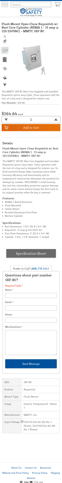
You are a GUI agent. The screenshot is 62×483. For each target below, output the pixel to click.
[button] (4, 84)
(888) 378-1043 (40, 268)
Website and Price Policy (15, 472)
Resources (45, 467)
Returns (31, 478)
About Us (16, 467)
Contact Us (31, 467)
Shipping (55, 472)
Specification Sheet (31, 253)
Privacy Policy (39, 472)
